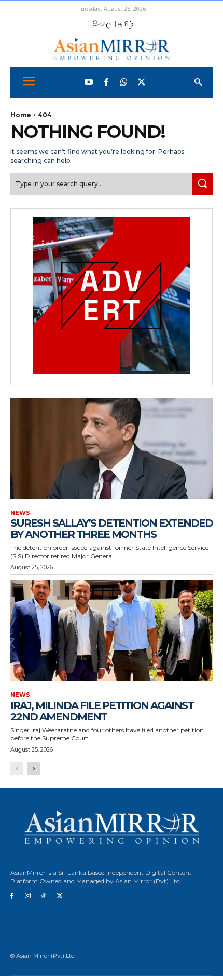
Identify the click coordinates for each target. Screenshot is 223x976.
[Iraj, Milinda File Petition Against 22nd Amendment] (111, 630)
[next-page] (33, 768)
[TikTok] (43, 895)
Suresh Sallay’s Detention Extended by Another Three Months (111, 529)
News (20, 513)
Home (20, 115)
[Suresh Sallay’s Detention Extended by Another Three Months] (111, 448)
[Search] (202, 184)
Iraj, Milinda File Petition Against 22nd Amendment (101, 711)
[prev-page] (16, 768)
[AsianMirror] (111, 49)
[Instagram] (27, 895)
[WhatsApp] (124, 82)
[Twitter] (141, 82)
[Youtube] (88, 82)
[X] (59, 895)
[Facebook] (106, 82)
